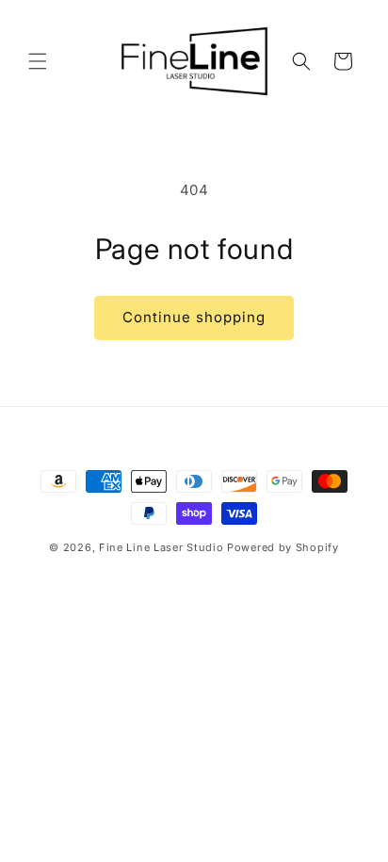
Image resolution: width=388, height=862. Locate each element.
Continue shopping (194, 317)
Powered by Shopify (283, 547)
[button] (37, 61)
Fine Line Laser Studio (161, 547)
